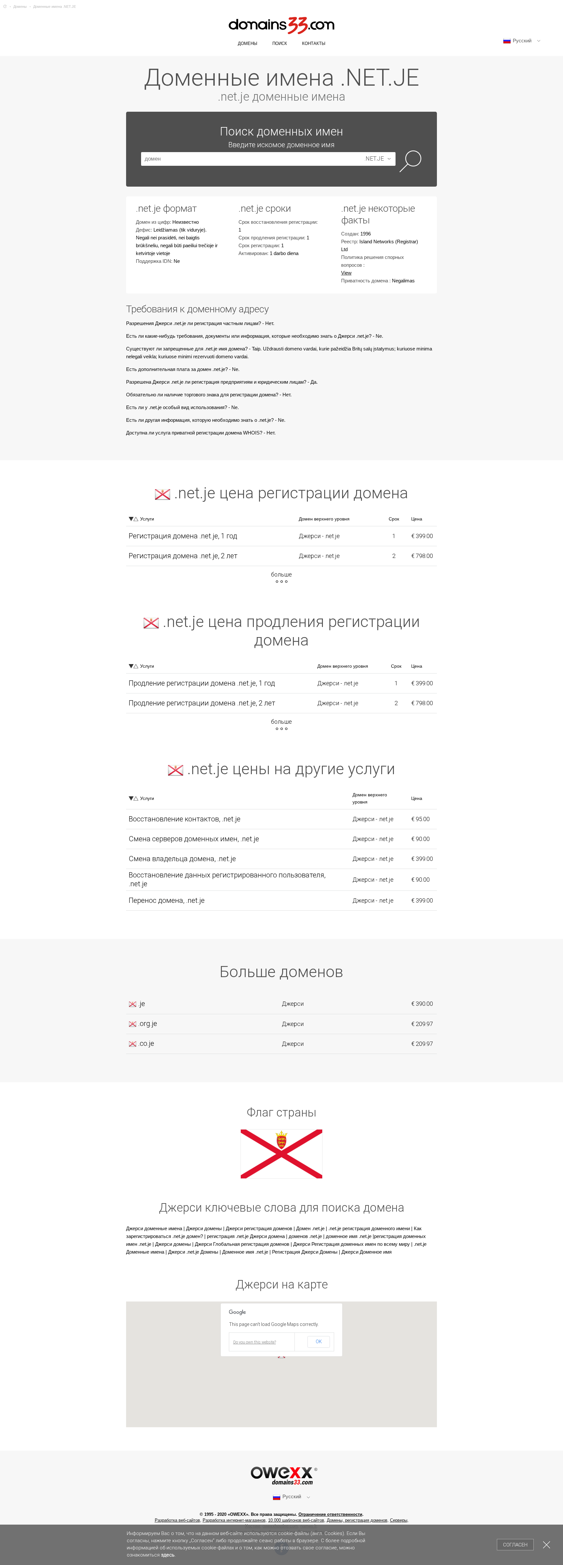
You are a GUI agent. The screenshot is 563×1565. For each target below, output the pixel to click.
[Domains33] (5, 6)
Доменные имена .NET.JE (54, 6)
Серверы (398, 1520)
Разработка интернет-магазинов (234, 1520)
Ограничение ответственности (330, 1514)
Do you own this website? (254, 1342)
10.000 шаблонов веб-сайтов (296, 1520)
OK (319, 1341)
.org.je (147, 1023)
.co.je (146, 1043)
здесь (168, 1555)
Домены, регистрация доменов (357, 1520)
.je (141, 1004)
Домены (20, 6)
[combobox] (376, 159)
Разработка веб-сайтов (177, 1520)
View (346, 273)
